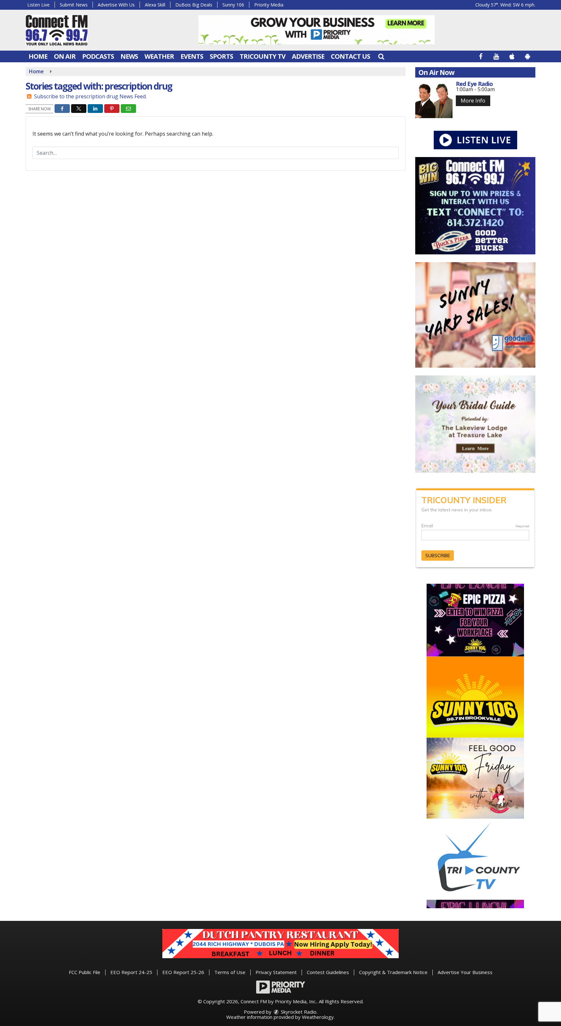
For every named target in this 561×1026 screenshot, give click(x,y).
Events (192, 56)
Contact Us (350, 56)
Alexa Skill (155, 5)
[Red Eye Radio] (434, 99)
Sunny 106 (233, 5)
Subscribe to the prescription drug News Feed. (90, 96)
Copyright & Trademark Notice (393, 972)
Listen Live (38, 5)
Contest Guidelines (328, 972)
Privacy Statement (276, 972)
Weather (159, 56)
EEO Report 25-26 (183, 972)
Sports (221, 56)
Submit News (74, 5)
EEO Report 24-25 (131, 972)
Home (38, 56)
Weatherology (318, 1017)
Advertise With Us (116, 5)
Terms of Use (229, 972)
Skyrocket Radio (298, 1011)
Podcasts (98, 56)
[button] (381, 56)
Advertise (308, 56)
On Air (65, 56)
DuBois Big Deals (193, 5)
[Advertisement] (316, 29)
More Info (473, 100)
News (129, 56)
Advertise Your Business (465, 972)
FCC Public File (84, 972)
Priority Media (268, 5)
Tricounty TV (262, 56)
